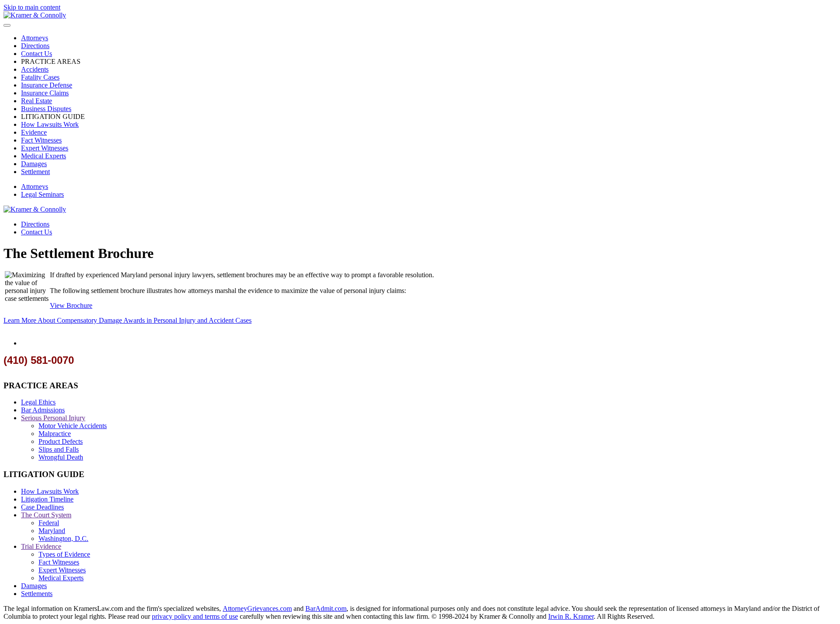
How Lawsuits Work (50, 124)
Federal (48, 522)
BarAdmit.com (325, 608)
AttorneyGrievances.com (257, 608)
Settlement (35, 171)
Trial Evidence (41, 546)
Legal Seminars (42, 194)
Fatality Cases (40, 77)
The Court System (46, 515)
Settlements (36, 593)
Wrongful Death (60, 457)
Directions (35, 45)
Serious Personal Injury (53, 418)
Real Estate (36, 101)
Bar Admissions (43, 410)
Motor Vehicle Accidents (72, 425)
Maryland (51, 530)
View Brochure (71, 305)
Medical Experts (43, 156)
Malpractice (54, 433)
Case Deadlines (42, 507)
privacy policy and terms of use (195, 616)
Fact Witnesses (41, 140)
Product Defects (60, 441)
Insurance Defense (46, 85)
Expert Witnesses (44, 148)
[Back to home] (35, 15)
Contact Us (36, 53)
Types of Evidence (64, 554)
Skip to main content (32, 7)
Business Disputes (46, 108)
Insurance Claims (45, 93)
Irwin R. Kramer (571, 616)
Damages (34, 163)
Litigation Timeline (47, 499)
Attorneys (34, 38)
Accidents (35, 69)
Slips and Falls (58, 449)
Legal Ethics (38, 402)
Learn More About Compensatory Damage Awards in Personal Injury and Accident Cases (128, 320)
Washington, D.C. (63, 538)
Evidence (34, 132)
